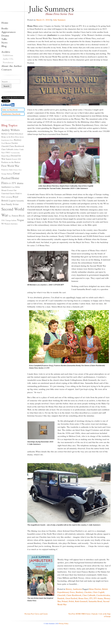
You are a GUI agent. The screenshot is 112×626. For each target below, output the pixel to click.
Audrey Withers (10, 130)
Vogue (20, 220)
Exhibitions (8, 55)
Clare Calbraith (88, 595)
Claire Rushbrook (73, 595)
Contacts (6, 69)
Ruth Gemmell (81, 601)
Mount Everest (7, 190)
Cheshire (88, 592)
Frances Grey (18, 170)
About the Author (11, 66)
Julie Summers (51, 8)
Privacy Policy (63, 623)
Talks (4, 39)
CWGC (7, 152)
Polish (71, 601)
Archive (5, 52)
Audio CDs (8, 58)
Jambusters (77, 589)
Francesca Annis (7, 170)
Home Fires (83, 598)
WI (2, 223)
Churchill (61, 595)
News (4, 42)
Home (4, 22)
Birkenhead (19, 134)
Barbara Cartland (7, 133)
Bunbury (79, 592)
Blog (4, 46)
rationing (9, 197)
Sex (10, 216)
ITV (90, 598)
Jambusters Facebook (11, 114)
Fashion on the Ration (10, 162)
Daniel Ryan (5, 156)
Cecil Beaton (6, 143)
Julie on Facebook (10, 109)
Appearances (8, 32)
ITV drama (98, 598)
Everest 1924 (16, 159)
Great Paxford (71, 598)
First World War (10, 166)
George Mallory (6, 174)
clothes (16, 149)
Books (4, 28)
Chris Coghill (98, 592)
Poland (65, 601)
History (69, 589)
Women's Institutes (11, 224)
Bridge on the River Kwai (10, 137)
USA (3, 220)
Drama (5, 35)
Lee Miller (16, 187)
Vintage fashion (10, 220)
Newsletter (8, 62)
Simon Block (18, 215)
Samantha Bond (95, 601)
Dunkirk (60, 598)
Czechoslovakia (103, 595)
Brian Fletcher (95, 589)
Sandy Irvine (12, 204)
